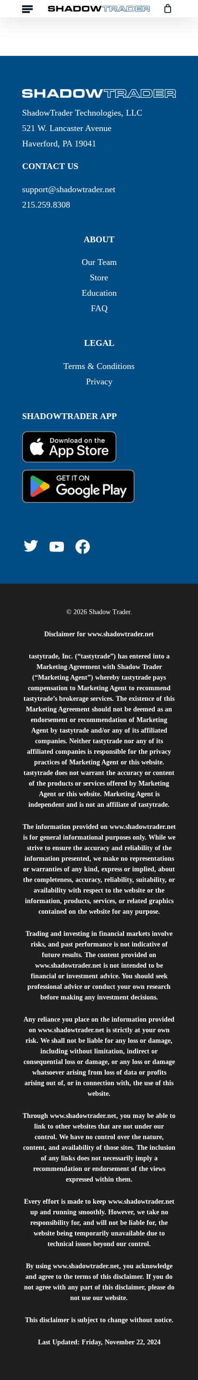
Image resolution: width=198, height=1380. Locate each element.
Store (99, 277)
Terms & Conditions (99, 366)
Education (99, 293)
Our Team (99, 262)
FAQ (99, 308)
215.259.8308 (46, 205)
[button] (27, 8)
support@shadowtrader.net (68, 189)
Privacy (99, 381)
